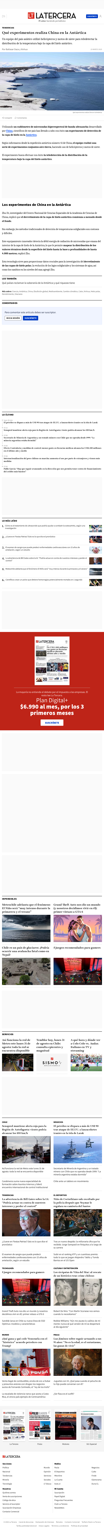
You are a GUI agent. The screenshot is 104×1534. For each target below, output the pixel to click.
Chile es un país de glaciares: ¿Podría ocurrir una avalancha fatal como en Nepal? (25, 951)
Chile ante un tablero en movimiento (71, 1181)
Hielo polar (95, 291)
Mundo (5, 1334)
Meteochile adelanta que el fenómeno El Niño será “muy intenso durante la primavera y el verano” (46, 569)
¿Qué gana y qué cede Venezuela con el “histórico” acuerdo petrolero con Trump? (24, 1342)
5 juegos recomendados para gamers (77, 947)
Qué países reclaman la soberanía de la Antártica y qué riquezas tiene (38, 282)
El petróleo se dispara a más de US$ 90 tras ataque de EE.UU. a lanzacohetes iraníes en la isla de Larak (51, 423)
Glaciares (18, 294)
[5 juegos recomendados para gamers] (78, 971)
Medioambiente (55, 291)
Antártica (23, 291)
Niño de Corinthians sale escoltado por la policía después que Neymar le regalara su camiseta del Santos (77, 1203)
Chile (4, 1122)
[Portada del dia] (52, 684)
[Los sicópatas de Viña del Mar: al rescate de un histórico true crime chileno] (78, 1292)
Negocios (58, 1122)
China (30, 291)
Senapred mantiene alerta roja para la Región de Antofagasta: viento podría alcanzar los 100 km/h (49, 430)
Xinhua (87, 291)
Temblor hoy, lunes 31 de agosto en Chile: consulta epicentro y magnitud (50, 1045)
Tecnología (8, 1268)
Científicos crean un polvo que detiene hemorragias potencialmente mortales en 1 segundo (44, 579)
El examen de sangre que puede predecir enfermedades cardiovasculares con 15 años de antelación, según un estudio (42, 548)
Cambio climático (70, 291)
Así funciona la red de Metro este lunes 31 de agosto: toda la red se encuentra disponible (16, 1045)
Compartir (8, 118)
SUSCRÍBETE (52, 722)
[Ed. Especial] (91, 1440)
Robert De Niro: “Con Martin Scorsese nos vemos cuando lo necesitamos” (76, 1313)
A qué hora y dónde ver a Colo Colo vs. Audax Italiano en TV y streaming (85, 1045)
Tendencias (8, 27)
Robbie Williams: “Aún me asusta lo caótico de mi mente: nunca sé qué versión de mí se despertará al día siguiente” (77, 1323)
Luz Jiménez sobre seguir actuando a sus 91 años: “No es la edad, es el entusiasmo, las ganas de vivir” (77, 1342)
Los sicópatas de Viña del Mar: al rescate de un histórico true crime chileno (77, 1274)
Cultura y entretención (66, 1268)
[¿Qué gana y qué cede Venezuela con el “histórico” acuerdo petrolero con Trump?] (26, 1362)
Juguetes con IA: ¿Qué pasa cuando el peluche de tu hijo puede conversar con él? (77, 1382)
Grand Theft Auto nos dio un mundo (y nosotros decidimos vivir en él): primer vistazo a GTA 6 (77, 908)
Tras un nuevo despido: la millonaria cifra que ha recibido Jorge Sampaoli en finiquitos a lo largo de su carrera (78, 1244)
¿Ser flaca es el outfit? (64, 1393)
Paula (56, 1334)
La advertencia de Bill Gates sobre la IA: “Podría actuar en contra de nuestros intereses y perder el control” (46, 559)
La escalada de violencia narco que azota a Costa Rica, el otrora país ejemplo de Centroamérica (25, 1395)
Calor (81, 291)
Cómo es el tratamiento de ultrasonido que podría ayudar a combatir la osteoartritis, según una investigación (45, 527)
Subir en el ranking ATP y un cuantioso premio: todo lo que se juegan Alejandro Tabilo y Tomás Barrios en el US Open (76, 1257)
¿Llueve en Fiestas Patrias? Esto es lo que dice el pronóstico (30, 536)
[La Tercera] (14, 1440)
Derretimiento (8, 294)
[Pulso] (39, 1440)
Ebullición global (41, 291)
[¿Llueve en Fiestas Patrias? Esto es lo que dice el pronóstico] (95, 539)
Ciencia (15, 291)
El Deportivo (60, 1195)
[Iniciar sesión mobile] (100, 16)
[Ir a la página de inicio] (52, 16)
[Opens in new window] (65, 1440)
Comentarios (22, 118)
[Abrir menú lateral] (4, 16)
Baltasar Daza (12, 49)
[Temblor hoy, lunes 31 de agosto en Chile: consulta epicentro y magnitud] (52, 1062)
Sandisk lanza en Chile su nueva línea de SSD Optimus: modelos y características (23, 1322)
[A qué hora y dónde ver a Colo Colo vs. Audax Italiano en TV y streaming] (86, 1062)
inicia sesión (13, 318)
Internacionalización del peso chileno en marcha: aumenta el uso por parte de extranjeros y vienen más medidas (52, 460)
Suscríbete (31, 318)
